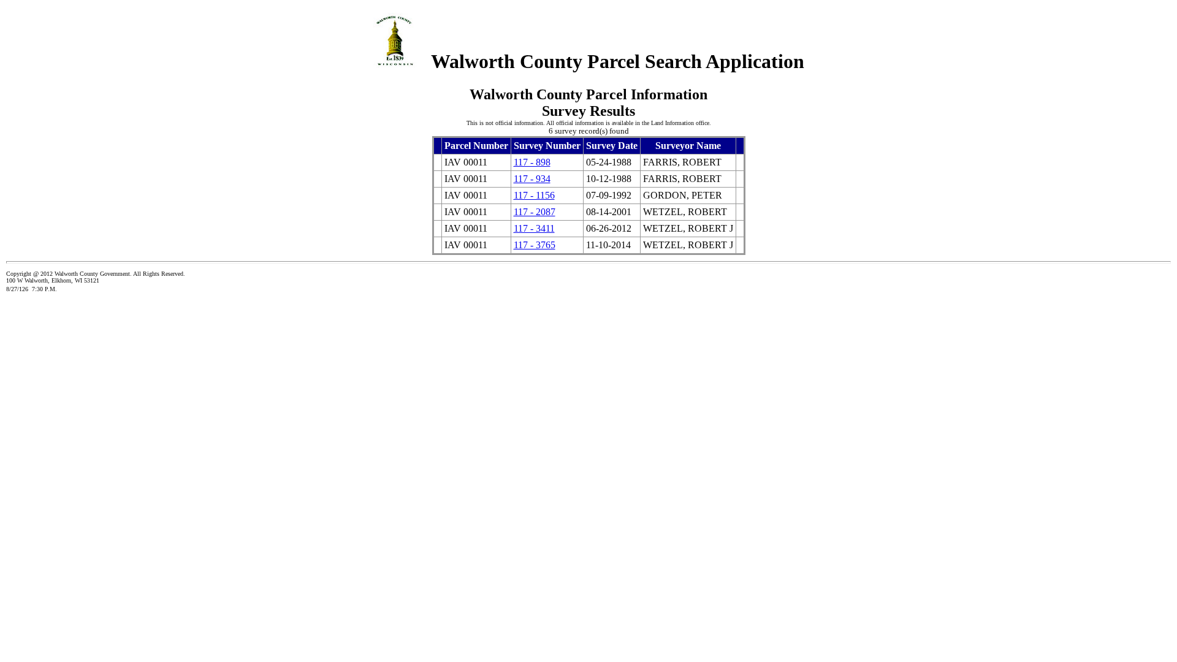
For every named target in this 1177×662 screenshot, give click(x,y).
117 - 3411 (534, 228)
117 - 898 (532, 162)
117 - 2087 (534, 212)
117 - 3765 (534, 245)
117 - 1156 (534, 195)
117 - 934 (532, 178)
